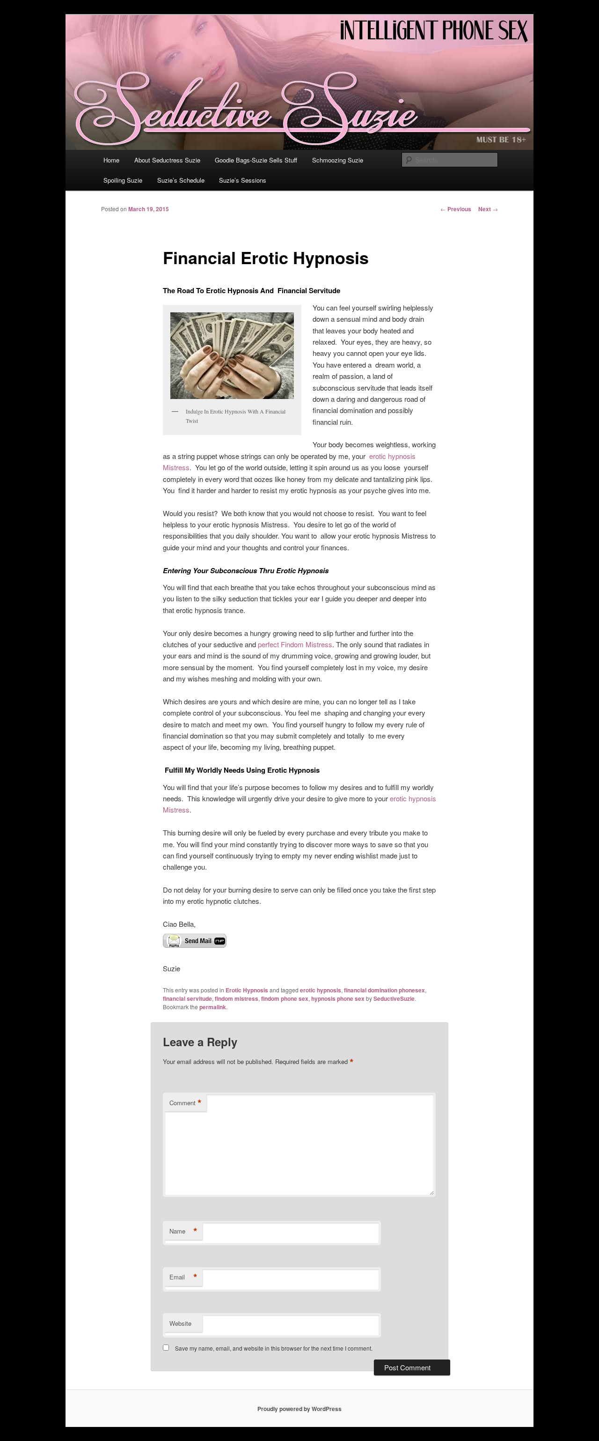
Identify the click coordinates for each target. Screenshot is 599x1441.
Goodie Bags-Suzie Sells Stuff (256, 159)
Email (183, 1277)
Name (183, 1231)
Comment (185, 1102)
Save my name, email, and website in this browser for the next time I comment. (274, 1348)
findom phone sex (284, 998)
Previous (455, 209)
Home (111, 159)
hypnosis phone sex (338, 998)
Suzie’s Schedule (181, 180)
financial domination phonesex (384, 990)
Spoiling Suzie (122, 180)
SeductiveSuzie (394, 998)
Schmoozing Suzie (337, 159)
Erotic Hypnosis (247, 990)
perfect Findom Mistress (295, 644)
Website (180, 1323)
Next (488, 209)
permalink (212, 1007)
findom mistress (236, 998)
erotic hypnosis (320, 990)
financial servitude (187, 998)
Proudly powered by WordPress (299, 1408)
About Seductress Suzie (167, 159)
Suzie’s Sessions (242, 180)
